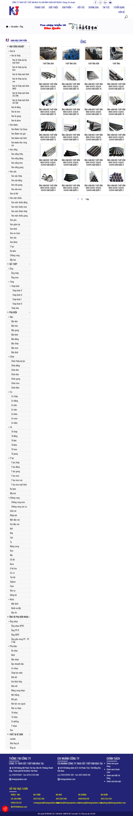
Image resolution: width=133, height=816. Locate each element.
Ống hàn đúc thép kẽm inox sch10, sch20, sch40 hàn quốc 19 (94, 86)
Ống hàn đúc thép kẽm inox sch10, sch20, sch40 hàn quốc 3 (71, 187)
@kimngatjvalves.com (71, 802)
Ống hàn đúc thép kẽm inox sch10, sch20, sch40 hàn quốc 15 (48, 111)
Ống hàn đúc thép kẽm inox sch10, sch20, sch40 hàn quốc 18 (71, 86)
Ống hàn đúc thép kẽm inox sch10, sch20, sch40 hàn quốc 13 (94, 111)
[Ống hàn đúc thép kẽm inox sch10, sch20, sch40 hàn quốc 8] (48, 150)
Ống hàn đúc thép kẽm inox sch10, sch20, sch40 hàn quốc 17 (48, 86)
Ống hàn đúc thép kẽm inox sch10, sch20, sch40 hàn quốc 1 (94, 187)
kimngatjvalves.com (19, 779)
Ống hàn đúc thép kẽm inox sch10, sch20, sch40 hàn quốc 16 (71, 111)
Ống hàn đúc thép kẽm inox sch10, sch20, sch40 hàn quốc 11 (71, 137)
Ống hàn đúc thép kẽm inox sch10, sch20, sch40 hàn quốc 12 (48, 137)
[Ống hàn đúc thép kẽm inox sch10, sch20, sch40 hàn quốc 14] (116, 99)
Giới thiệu (53, 7)
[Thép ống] (116, 53)
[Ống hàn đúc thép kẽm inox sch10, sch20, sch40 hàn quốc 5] (94, 150)
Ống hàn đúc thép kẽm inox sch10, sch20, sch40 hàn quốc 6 (116, 162)
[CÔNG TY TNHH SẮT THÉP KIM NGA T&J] (7, 26)
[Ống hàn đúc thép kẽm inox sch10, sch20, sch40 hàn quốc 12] (48, 125)
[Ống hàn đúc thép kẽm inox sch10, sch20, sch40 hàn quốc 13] (94, 99)
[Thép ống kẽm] (94, 53)
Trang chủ (39, 7)
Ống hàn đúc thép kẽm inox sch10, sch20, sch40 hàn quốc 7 (71, 162)
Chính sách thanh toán (113, 770)
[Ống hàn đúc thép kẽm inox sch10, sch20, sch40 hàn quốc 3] (71, 175)
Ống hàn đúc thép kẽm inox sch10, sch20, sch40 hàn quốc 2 (116, 187)
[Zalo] (100, 2)
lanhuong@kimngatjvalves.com (90, 802)
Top (126, 786)
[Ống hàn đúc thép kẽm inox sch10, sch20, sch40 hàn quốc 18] (71, 74)
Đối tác (81, 7)
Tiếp (87, 199)
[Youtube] (110, 2)
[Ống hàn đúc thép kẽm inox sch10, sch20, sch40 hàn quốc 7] (71, 150)
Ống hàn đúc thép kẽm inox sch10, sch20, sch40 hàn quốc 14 (116, 111)
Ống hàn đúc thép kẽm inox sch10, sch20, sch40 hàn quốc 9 (116, 137)
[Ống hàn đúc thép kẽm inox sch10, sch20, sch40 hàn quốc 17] (48, 74)
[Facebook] (95, 2)
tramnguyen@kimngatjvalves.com (46, 802)
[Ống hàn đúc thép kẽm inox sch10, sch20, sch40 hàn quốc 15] (48, 99)
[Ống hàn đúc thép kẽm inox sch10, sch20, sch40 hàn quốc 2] (116, 175)
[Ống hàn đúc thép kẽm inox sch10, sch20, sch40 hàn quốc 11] (71, 125)
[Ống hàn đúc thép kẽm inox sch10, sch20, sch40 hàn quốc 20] (116, 74)
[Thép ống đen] (48, 53)
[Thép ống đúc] (71, 53)
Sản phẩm (66, 7)
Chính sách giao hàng (112, 764)
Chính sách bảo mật (114, 781)
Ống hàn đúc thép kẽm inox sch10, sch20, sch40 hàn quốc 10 (94, 137)
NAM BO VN (66, 813)
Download (94, 7)
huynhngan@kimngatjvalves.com (113, 802)
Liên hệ (121, 12)
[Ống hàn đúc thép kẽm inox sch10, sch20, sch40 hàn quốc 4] (48, 175)
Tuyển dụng (119, 7)
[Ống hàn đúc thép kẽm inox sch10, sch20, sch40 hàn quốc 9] (116, 125)
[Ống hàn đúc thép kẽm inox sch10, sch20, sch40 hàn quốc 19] (94, 74)
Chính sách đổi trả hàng (113, 776)
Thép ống (116, 63)
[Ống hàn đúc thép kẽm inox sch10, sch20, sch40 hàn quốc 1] (94, 175)
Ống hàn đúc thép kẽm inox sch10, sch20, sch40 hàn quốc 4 (48, 187)
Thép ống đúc (71, 63)
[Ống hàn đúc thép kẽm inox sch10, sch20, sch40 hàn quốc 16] (71, 99)
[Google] (105, 2)
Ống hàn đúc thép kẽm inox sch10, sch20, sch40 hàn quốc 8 (48, 162)
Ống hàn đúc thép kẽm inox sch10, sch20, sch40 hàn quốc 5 (94, 162)
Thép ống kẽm (93, 63)
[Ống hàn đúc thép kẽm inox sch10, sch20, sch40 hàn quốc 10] (94, 125)
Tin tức (106, 7)
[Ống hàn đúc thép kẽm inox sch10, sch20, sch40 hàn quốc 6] (116, 150)
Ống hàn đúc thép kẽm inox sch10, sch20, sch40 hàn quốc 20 (116, 86)
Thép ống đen (48, 63)
